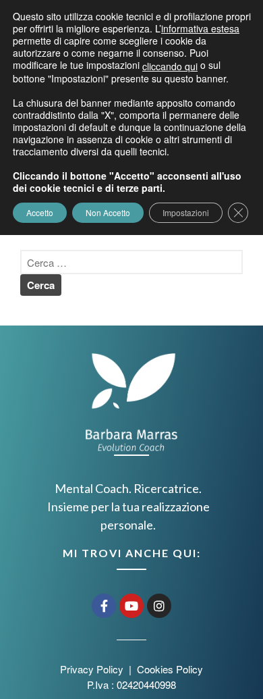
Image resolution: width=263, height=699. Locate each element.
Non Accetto (108, 212)
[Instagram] (159, 606)
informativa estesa (200, 28)
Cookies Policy (170, 669)
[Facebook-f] (104, 606)
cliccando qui (170, 66)
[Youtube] (131, 606)
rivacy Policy (96, 669)
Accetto (39, 212)
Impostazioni (186, 212)
